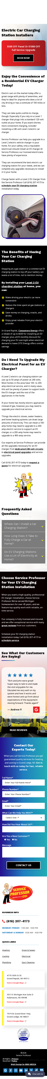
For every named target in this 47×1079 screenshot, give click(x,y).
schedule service (10, 640)
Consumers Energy (28, 330)
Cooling (5, 956)
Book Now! (23, 58)
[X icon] (31, 1070)
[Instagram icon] (16, 1070)
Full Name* (7, 777)
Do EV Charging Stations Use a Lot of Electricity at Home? (20, 555)
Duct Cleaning (28, 962)
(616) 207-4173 (17, 921)
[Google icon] (5, 1070)
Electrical (26, 956)
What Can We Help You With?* (17, 812)
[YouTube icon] (21, 1070)
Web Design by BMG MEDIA (23, 1064)
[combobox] (23, 817)
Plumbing (6, 962)
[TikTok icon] (36, 1070)
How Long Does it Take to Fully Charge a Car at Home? (21, 539)
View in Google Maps (15, 983)
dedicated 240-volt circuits (29, 449)
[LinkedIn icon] (26, 1070)
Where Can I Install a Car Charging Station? (20, 525)
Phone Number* (10, 789)
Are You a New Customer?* (16, 836)
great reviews (9, 625)
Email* (5, 801)
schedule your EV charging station (19, 185)
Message (6, 845)
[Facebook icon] (11, 1070)
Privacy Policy (15, 1060)
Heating (6, 950)
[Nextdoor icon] (42, 1070)
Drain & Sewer (28, 950)
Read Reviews (18, 730)
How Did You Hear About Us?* (17, 824)
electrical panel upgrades (17, 452)
